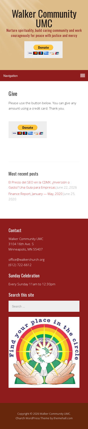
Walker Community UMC (44, 18)
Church (20, 418)
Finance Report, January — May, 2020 (36, 194)
